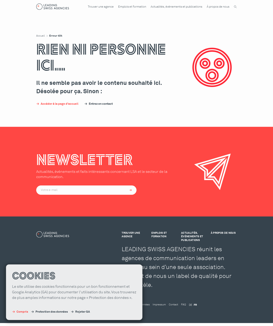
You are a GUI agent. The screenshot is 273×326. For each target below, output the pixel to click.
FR (195, 305)
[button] (101, 6)
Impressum (159, 304)
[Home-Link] (52, 7)
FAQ (183, 304)
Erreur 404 (55, 36)
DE (190, 305)
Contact (173, 304)
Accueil (40, 36)
